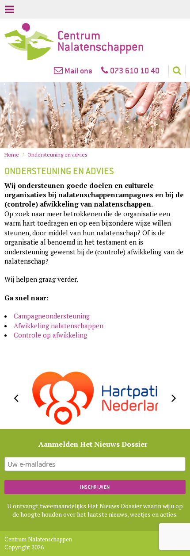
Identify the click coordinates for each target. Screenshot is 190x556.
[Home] (95, 41)
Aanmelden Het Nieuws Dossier (93, 444)
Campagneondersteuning (52, 315)
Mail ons (77, 70)
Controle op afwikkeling (50, 334)
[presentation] (16, 398)
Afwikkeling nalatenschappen (58, 325)
